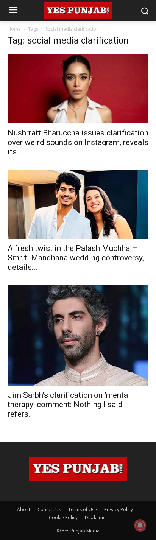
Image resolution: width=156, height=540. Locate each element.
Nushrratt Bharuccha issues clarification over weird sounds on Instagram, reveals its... (78, 142)
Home (14, 29)
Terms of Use (82, 509)
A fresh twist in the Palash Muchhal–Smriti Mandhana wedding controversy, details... (76, 258)
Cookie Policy (63, 517)
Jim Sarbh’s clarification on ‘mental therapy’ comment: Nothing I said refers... (69, 405)
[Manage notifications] (140, 525)
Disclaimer (96, 517)
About (23, 509)
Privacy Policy (118, 509)
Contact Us (49, 509)
